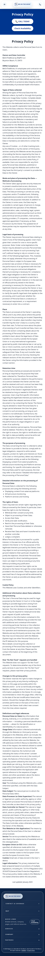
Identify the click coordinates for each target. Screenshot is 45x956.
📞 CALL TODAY (22, 21)
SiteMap (24, 950)
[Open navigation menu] (4, 4)
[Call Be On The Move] (40, 4)
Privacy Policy (31, 950)
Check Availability (22, 28)
